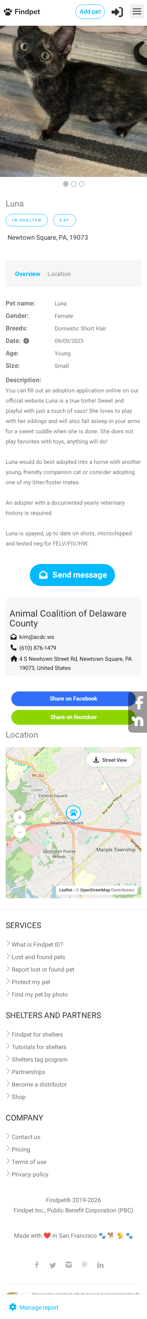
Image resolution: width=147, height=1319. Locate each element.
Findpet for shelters (37, 1034)
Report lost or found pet (43, 969)
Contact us (26, 1137)
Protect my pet (31, 982)
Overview (27, 273)
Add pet (90, 11)
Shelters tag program (39, 1059)
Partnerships (28, 1072)
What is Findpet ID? (37, 944)
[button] (68, 805)
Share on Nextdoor (74, 717)
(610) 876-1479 (37, 648)
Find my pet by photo (40, 994)
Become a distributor (39, 1084)
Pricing (21, 1149)
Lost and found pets (38, 957)
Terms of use (29, 1162)
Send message (79, 575)
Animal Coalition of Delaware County (68, 618)
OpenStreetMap (95, 890)
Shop (19, 1096)
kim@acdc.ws (36, 637)
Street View (114, 760)
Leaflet (65, 890)
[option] (73, 101)
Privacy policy (30, 1174)
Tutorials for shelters (39, 1047)
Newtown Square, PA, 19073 (48, 237)
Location (59, 273)
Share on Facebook (73, 698)
